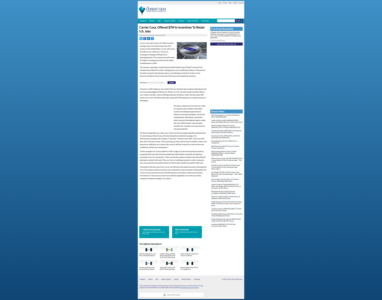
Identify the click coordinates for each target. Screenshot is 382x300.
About (230, 3)
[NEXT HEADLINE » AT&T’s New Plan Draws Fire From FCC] (187, 227)
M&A (159, 21)
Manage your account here (190, 287)
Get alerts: (143, 83)
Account (241, 3)
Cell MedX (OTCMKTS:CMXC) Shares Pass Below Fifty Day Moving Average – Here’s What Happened (226, 174)
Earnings (181, 21)
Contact (235, 3)
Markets (152, 21)
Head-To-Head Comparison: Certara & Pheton (189, 254)
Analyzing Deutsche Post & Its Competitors (189, 268)
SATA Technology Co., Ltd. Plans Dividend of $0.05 (147, 254)
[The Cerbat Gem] (152, 11)
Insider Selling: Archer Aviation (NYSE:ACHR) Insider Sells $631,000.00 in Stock (226, 220)
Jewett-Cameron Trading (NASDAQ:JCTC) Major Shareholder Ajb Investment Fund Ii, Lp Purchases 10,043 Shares (226, 186)
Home (219, 3)
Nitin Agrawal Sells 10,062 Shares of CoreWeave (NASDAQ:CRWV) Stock (223, 192)
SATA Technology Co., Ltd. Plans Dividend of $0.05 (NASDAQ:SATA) (225, 116)
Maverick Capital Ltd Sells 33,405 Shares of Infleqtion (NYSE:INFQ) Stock (225, 197)
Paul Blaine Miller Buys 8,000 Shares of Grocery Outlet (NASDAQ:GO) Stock (227, 215)
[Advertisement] (205, 12)
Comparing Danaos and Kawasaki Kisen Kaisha (146, 268)
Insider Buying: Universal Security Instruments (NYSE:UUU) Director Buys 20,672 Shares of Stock (226, 203)
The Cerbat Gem (236, 279)
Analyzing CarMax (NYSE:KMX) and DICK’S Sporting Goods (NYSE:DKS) (225, 136)
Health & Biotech (192, 21)
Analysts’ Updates (170, 21)
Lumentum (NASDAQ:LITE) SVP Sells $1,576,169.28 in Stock (223, 225)
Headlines (143, 21)
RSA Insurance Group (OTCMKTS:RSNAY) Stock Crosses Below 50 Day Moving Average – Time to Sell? (227, 160)
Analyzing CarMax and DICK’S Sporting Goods (167, 268)
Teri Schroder (150, 35)
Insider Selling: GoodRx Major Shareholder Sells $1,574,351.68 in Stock (167, 255)
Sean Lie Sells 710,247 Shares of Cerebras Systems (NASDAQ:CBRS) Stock (225, 180)
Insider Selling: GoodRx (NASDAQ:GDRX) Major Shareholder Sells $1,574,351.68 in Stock (227, 121)
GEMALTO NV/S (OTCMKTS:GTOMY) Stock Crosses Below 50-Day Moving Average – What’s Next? (225, 167)
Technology (205, 21)
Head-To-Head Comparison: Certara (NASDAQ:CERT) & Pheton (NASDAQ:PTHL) (226, 126)
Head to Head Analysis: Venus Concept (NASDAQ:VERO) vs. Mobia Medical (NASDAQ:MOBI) (224, 153)
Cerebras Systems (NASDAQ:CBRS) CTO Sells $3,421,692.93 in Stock (226, 209)
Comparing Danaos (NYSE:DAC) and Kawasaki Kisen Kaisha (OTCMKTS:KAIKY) (226, 131)
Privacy (225, 3)
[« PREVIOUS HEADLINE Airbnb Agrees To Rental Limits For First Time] (155, 227)
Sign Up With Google (173, 295)
